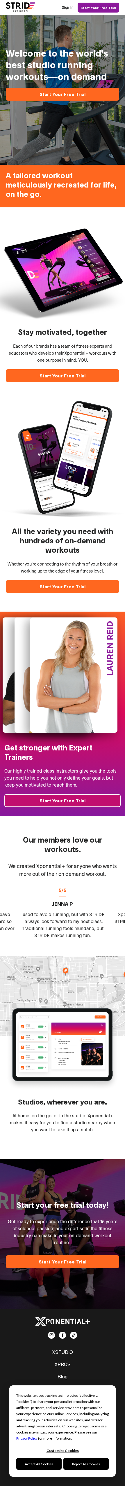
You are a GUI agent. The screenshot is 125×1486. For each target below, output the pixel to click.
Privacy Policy (27, 1438)
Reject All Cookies (86, 1464)
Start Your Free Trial (98, 8)
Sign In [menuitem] (68, 7)
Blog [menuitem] (62, 1376)
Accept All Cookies (39, 1464)
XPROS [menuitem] (63, 1364)
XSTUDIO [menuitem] (62, 1352)
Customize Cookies (63, 1450)
